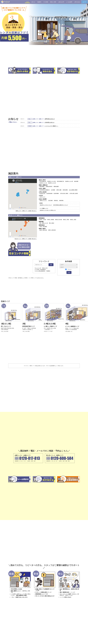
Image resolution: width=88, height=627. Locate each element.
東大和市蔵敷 (56, 193)
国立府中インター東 (52, 182)
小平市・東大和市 (43, 191)
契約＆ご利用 (53, 1)
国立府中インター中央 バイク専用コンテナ (48, 210)
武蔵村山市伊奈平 (49, 186)
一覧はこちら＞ (12, 122)
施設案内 (39, 1)
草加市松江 (56, 200)
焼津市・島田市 (42, 228)
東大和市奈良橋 (49, 193)
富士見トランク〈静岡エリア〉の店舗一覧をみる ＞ (26, 238)
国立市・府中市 (42, 179)
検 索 (69, 272)
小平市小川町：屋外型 (64, 193)
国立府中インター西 (69, 181)
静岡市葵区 (41, 221)
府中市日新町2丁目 (60, 181)
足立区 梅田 (50, 200)
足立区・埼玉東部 (43, 199)
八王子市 (41, 195)
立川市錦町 (53, 189)
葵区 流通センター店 (43, 223)
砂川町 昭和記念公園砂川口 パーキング (60, 204)
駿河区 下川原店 (42, 219)
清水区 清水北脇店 (43, 226)
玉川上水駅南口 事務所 (73, 189)
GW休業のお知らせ (49, 122)
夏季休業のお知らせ (50, 118)
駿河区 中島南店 (50, 219)
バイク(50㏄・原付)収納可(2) (40, 269)
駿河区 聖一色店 (58, 219)
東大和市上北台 (42, 193)
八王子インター (42, 196)
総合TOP (84, 1)
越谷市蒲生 (61, 200)
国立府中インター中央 (51, 181)
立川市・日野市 (42, 188)
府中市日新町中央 (42, 181)
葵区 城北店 (51, 223)
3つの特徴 (46, 1)
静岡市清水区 (42, 225)
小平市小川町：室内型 (73, 193)
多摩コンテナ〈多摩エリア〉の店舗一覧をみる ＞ (26, 210)
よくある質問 (69, 1)
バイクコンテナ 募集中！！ (51, 126)
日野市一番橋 (58, 189)
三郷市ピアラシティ (43, 200)
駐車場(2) (48, 270)
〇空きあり (69, 269)
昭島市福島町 (41, 186)
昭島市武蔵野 (56, 186)
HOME (27, 1)
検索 (51, 264)
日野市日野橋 (65, 189)
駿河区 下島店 (66, 219)
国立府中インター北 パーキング (46, 204)
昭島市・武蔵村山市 (43, 184)
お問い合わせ (77, 1)
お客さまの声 (61, 1)
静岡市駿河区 (42, 218)
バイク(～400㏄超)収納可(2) (40, 270)
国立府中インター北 (43, 182)
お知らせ (33, 1)
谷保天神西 (76, 181)
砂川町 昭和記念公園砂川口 (44, 189)
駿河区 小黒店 (73, 219)
